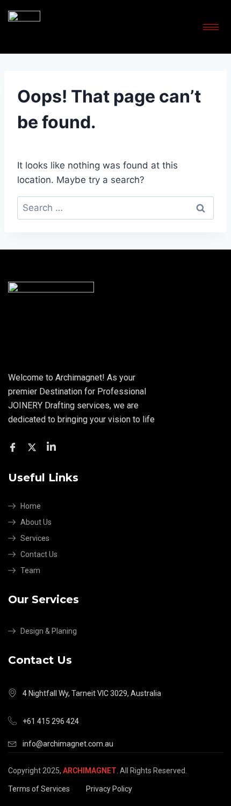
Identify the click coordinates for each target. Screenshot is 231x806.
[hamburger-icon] (211, 27)
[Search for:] (115, 207)
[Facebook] (14, 446)
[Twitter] (33, 446)
